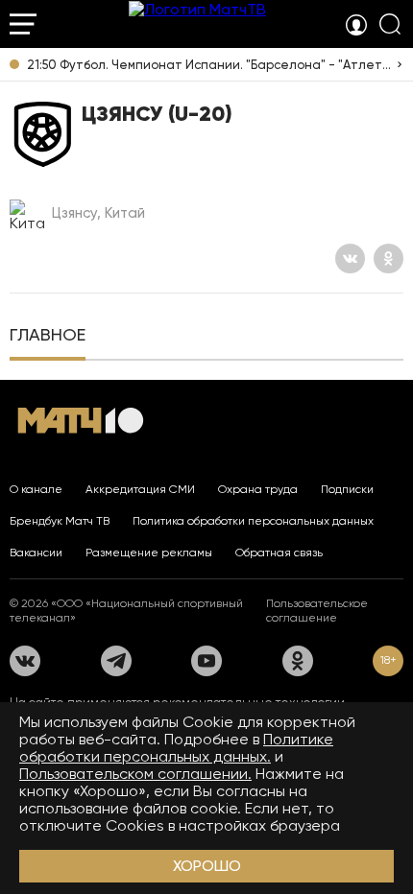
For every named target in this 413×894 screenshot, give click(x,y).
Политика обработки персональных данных (253, 521)
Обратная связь (279, 552)
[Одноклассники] (388, 258)
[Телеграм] (116, 661)
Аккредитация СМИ (140, 489)
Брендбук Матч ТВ (59, 521)
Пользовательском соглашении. (135, 774)
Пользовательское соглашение (317, 610)
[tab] (47, 337)
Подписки (347, 489)
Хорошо (207, 866)
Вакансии (36, 552)
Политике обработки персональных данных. (176, 747)
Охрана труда (258, 489)
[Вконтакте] (350, 258)
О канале (36, 489)
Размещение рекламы (148, 552)
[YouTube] (206, 661)
